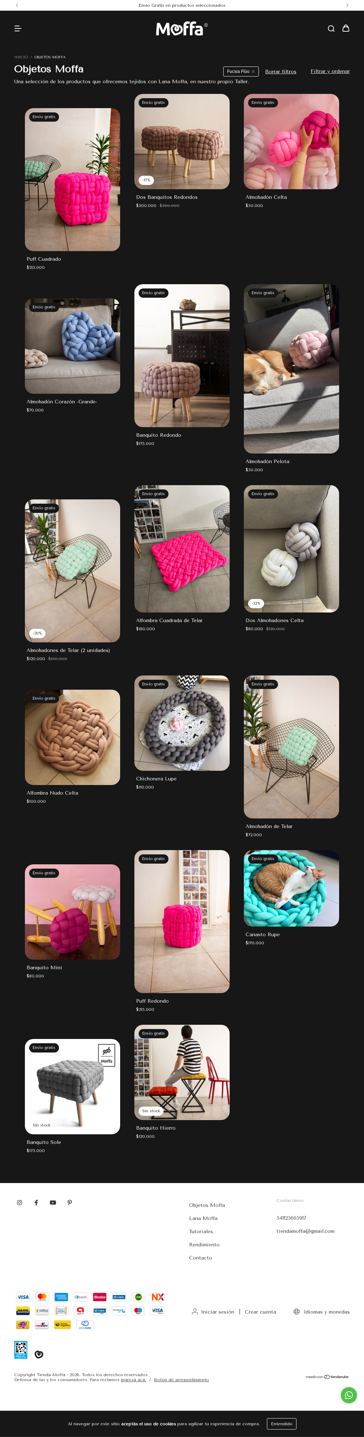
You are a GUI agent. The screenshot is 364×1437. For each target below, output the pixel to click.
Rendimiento (204, 1245)
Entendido (282, 1423)
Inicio (21, 57)
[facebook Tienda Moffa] (36, 1202)
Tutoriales (201, 1232)
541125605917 (291, 1218)
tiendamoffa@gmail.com (305, 1231)
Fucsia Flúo (238, 71)
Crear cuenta (260, 1312)
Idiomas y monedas (326, 1312)
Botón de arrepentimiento (181, 1379)
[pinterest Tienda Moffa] (69, 1202)
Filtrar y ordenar (330, 71)
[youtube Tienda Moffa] (53, 1202)
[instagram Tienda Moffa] (19, 1202)
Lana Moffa (203, 1218)
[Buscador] (331, 29)
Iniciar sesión (217, 1312)
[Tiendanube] (327, 1377)
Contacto (200, 1258)
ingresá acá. (133, 1379)
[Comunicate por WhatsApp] (349, 1395)
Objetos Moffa (207, 1205)
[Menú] (17, 29)
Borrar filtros (280, 72)
